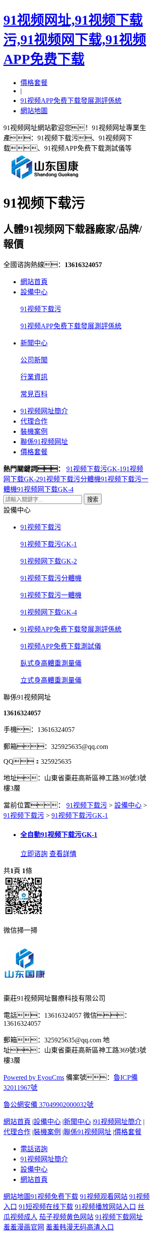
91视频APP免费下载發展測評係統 (71, 100)
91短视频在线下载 (46, 1206)
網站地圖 (34, 110)
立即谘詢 (34, 853)
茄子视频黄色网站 (66, 1217)
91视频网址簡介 (44, 411)
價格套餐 (34, 82)
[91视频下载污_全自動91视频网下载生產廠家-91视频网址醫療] (45, 178)
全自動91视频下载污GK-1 (58, 834)
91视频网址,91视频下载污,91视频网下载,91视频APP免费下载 (74, 39)
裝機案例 (34, 431)
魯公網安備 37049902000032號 (48, 1104)
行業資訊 (34, 377)
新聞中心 (34, 343)
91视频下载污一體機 (51, 595)
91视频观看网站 (104, 1196)
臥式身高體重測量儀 (51, 663)
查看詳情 (62, 853)
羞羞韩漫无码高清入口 (80, 1227)
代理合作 (34, 421)
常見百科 (34, 394)
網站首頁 (34, 281)
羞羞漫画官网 (23, 1227)
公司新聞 (34, 360)
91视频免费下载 (54, 1196)
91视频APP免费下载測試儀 (60, 646)
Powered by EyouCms (33, 1077)
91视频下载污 (40, 309)
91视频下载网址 (119, 1217)
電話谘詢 (34, 1148)
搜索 (92, 499)
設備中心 (34, 292)
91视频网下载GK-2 (48, 561)
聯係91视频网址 (44, 441)
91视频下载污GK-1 (94, 468)
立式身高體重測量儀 (51, 680)
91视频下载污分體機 (70, 479)
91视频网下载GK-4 (45, 489)
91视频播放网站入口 (105, 1206)
